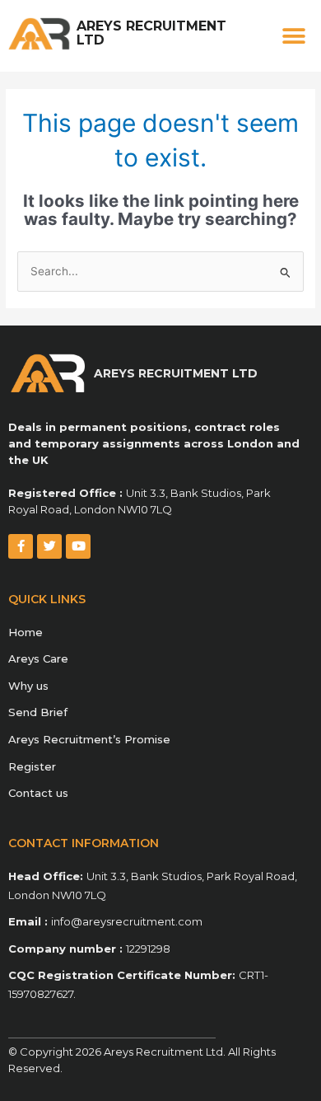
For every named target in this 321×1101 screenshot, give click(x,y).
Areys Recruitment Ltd (151, 33)
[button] (294, 35)
